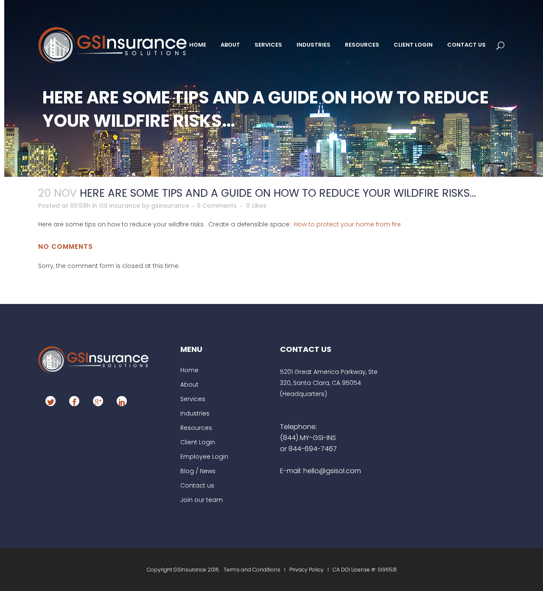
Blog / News (198, 471)
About (189, 384)
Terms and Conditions (253, 569)
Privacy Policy (306, 569)
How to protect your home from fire (347, 224)
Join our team (201, 500)
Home (189, 370)
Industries (195, 413)
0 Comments (217, 205)
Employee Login (204, 456)
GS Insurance (119, 205)
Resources (196, 428)
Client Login (197, 442)
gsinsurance (170, 205)
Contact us (197, 485)
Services (192, 399)
